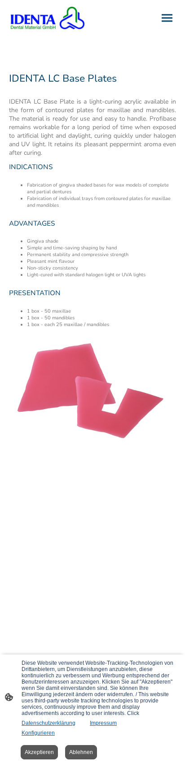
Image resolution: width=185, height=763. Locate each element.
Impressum (103, 723)
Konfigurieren (38, 733)
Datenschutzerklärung (48, 723)
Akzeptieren (39, 752)
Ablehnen (81, 752)
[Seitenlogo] (47, 18)
